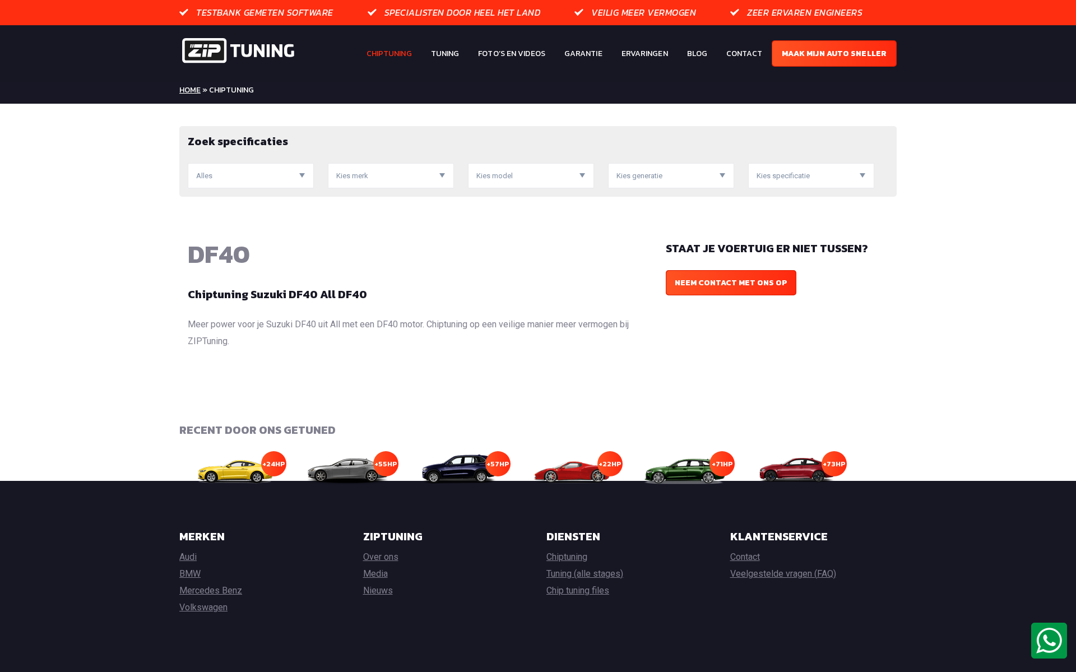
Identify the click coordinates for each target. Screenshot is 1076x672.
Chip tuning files (577, 590)
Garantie (583, 53)
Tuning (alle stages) (584, 573)
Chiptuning (389, 53)
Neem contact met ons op (731, 283)
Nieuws (378, 590)
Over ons (380, 556)
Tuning (445, 53)
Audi (188, 556)
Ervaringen (645, 53)
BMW (190, 573)
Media (375, 573)
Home (190, 90)
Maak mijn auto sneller (834, 53)
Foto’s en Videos (511, 53)
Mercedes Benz (210, 590)
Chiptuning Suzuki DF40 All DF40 (277, 294)
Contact (744, 53)
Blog (697, 53)
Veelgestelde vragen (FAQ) (783, 573)
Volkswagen (203, 607)
